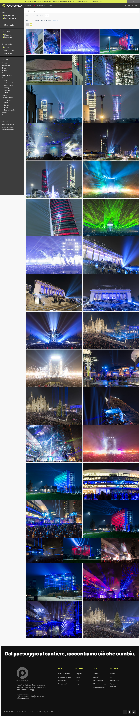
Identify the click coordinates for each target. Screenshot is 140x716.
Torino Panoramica (8, 129)
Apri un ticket (114, 680)
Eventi (4, 68)
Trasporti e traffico (9, 110)
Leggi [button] (100, 1)
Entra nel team (98, 680)
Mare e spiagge (8, 85)
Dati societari (38, 712)
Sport (4, 115)
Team (50, 6)
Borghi (6, 102)
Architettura (7, 100)
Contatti (112, 674)
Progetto (79, 674)
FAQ (111, 677)
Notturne (5, 95)
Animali (4, 63)
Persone (4, 112)
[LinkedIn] (134, 712)
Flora (5, 80)
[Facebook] (125, 712)
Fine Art (4, 70)
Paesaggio (7, 90)
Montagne (7, 88)
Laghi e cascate (8, 83)
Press (77, 680)
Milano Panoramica (8, 125)
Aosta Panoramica (7, 127)
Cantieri (6, 105)
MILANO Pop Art (7, 75)
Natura (4, 78)
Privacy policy (63, 684)
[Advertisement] (13, 163)
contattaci (55, 20)
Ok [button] (133, 1)
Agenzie (95, 674)
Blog (77, 684)
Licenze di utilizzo (64, 677)
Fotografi (96, 677)
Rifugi (6, 93)
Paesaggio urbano (7, 97)
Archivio (28, 6)
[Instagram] (129, 712)
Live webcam (40, 6)
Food (3, 73)
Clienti (78, 677)
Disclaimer (62, 680)
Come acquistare (64, 674)
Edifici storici (6, 65)
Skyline (6, 107)
